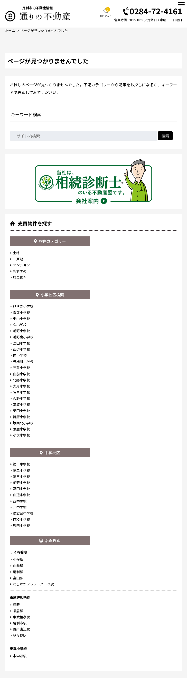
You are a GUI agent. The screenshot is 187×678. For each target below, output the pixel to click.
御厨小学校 (21, 416)
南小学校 (20, 355)
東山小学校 (21, 318)
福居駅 (18, 610)
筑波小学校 (21, 404)
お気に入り (106, 12)
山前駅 (18, 565)
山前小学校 (21, 373)
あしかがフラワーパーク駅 (33, 583)
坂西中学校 (21, 525)
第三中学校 (21, 476)
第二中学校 (21, 470)
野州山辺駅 (21, 629)
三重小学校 (21, 367)
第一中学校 (21, 464)
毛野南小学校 (23, 336)
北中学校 (20, 507)
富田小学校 (21, 343)
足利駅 (18, 571)
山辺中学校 (21, 494)
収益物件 (20, 277)
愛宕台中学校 (23, 513)
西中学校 (20, 501)
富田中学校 (21, 488)
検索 (165, 136)
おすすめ (20, 271)
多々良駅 (20, 635)
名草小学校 (21, 392)
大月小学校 (21, 386)
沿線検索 (52, 540)
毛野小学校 (21, 330)
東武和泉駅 (21, 616)
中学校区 (52, 452)
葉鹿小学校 (21, 428)
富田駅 (18, 577)
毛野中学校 (21, 482)
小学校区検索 (52, 295)
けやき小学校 (23, 306)
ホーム (10, 30)
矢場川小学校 (23, 361)
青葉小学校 (21, 312)
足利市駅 (20, 622)
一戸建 (18, 258)
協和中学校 (21, 519)
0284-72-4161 (156, 11)
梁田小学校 (21, 410)
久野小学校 (21, 398)
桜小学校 (20, 324)
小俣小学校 (21, 435)
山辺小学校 (21, 349)
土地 (16, 252)
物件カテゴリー (52, 241)
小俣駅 (18, 559)
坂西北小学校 (23, 422)
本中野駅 (20, 655)
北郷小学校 (21, 380)
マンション (21, 264)
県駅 (16, 604)
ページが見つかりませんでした (44, 30)
